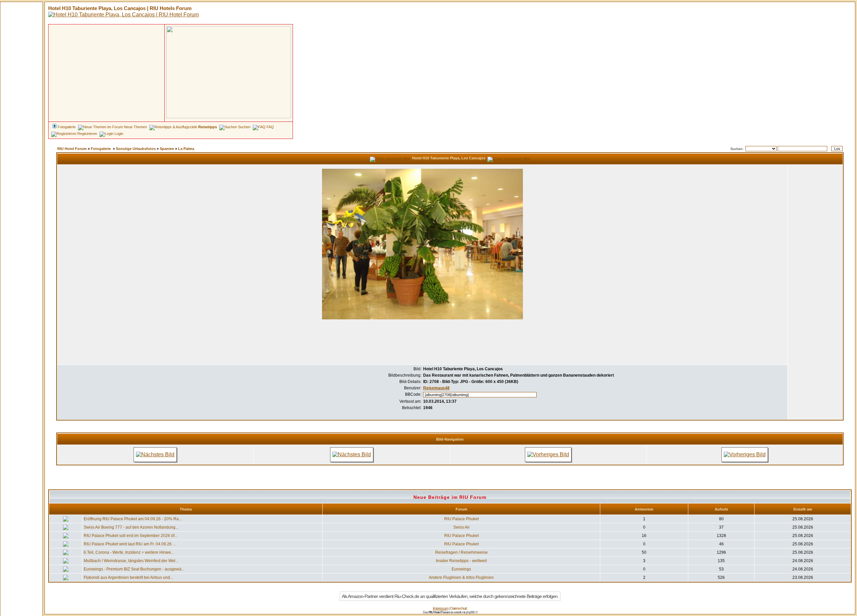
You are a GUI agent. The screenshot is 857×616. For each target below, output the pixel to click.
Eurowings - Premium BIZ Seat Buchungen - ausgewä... (134, 569)
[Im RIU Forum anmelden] (228, 72)
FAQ (270, 127)
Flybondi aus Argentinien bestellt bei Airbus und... (128, 577)
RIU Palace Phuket (461, 519)
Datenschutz (458, 608)
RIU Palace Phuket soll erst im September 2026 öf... (130, 535)
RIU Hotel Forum (72, 149)
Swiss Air (461, 527)
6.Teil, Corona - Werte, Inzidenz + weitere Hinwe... (129, 552)
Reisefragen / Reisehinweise (461, 552)
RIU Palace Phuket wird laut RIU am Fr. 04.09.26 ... (130, 544)
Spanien (167, 149)
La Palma (186, 149)
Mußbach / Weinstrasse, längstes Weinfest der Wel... (131, 560)
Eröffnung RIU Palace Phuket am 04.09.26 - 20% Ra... (133, 519)
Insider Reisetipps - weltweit (461, 560)
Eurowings (461, 569)
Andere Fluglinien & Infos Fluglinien (461, 577)
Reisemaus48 (436, 388)
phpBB (470, 612)
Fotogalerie (101, 149)
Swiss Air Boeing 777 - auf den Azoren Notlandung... (131, 527)
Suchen (244, 127)
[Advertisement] (106, 101)
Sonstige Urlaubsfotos (136, 149)
